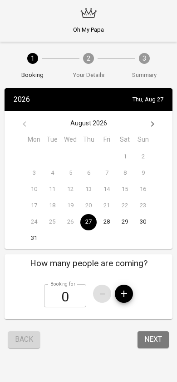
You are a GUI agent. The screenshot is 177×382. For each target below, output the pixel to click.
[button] (88, 263)
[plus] (124, 294)
